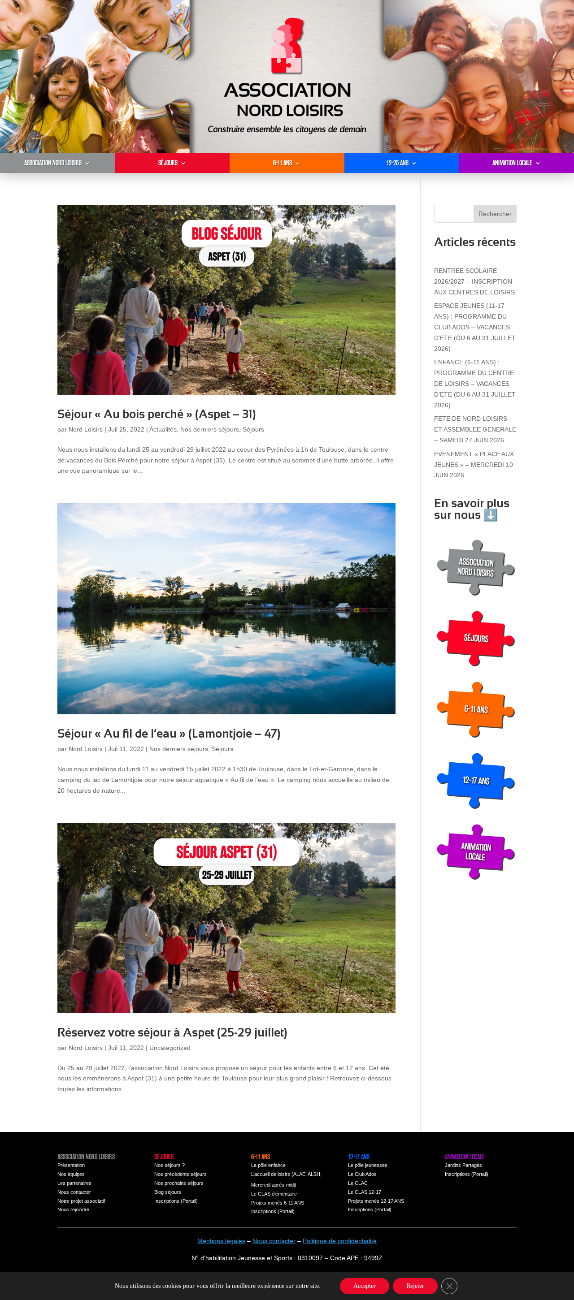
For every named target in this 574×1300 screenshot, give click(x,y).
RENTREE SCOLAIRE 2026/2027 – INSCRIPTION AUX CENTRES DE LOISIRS (474, 281)
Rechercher (495, 213)
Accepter (364, 1286)
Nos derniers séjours (209, 429)
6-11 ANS (282, 163)
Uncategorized (170, 1047)
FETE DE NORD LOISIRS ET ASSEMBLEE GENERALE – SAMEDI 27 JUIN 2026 (475, 429)
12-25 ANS (398, 163)
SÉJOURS (168, 163)
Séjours (253, 429)
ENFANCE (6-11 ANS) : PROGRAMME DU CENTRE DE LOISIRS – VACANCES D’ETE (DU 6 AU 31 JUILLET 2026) (475, 383)
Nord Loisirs (86, 429)
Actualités (163, 429)
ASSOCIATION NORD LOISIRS (53, 163)
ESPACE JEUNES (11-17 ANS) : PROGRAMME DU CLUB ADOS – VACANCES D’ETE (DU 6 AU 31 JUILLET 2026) (475, 327)
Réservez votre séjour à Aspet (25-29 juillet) (172, 1032)
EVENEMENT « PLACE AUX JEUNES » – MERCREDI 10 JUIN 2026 (474, 464)
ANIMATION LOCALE (512, 163)
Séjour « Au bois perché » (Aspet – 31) (156, 414)
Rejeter (415, 1286)
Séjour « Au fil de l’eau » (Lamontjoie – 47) (169, 733)
